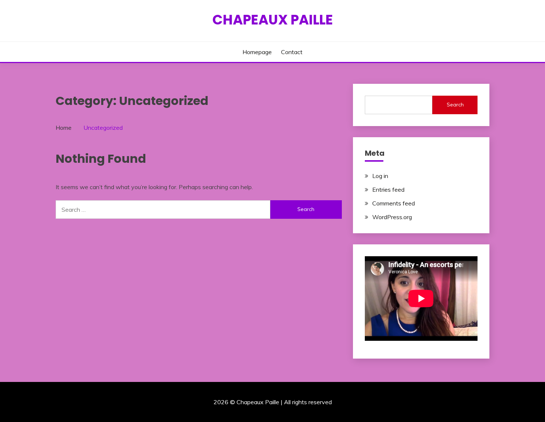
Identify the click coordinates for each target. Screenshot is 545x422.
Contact (292, 52)
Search (455, 104)
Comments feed (393, 203)
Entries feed (388, 189)
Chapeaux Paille (272, 19)
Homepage (257, 52)
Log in (380, 175)
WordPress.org (392, 217)
